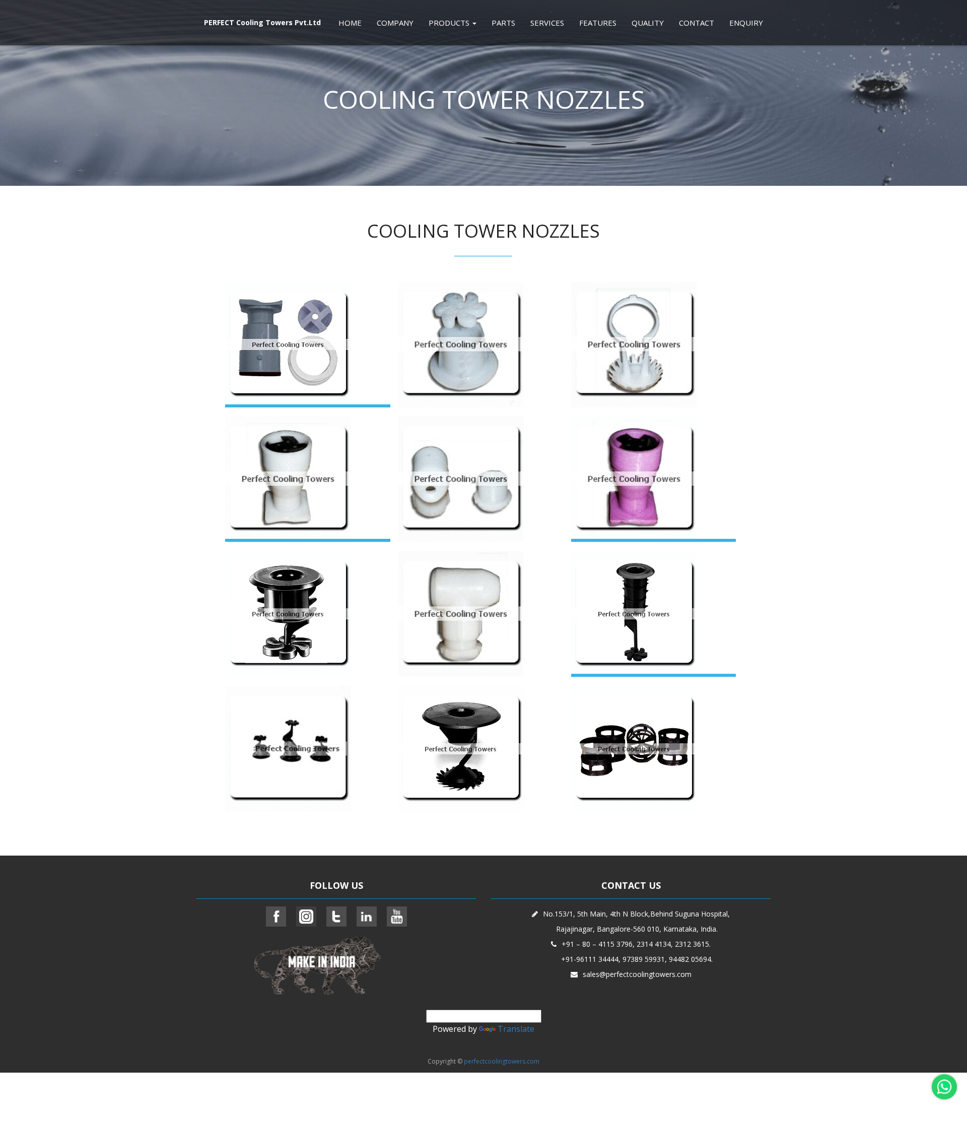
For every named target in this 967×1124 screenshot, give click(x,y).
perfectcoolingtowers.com (501, 1061)
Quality (648, 23)
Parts (503, 23)
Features (597, 23)
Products (450, 23)
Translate (516, 1028)
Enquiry (746, 23)
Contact (696, 23)
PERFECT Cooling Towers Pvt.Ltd (262, 22)
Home (350, 23)
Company (395, 23)
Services (547, 23)
